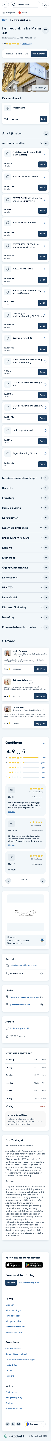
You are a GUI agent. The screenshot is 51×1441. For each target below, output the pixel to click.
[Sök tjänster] (46, 133)
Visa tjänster (38, 53)
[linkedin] (13, 1424)
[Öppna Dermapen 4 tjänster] (46, 577)
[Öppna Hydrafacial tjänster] (46, 597)
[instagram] (7, 1424)
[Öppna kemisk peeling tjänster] (46, 507)
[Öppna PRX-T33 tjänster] (46, 587)
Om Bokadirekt (13, 1348)
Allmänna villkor (13, 1408)
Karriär (8, 1370)
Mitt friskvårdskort (14, 1326)
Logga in (9, 1305)
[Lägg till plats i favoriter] (45, 30)
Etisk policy (11, 1392)
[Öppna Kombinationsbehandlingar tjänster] (46, 478)
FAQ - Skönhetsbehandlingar (20, 1359)
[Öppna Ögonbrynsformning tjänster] (46, 567)
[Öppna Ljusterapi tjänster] (46, 557)
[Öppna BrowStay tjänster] (46, 617)
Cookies (9, 1403)
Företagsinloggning (29, 1282)
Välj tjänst (40, 669)
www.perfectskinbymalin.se (24, 997)
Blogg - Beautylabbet (16, 1354)
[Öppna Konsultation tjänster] (46, 517)
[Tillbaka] (5, 4)
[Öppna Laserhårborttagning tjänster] (46, 527)
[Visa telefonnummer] (41, 973)
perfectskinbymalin (20, 1004)
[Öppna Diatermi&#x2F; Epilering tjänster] (46, 607)
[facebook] (18, 1424)
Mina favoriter (12, 1315)
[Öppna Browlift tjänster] (46, 488)
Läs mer (11, 811)
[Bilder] (25, 912)
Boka (42, 164)
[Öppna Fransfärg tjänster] (46, 498)
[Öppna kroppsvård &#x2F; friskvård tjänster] (46, 537)
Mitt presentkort (13, 1321)
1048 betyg (27, 43)
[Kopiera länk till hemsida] (41, 997)
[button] (25, 113)
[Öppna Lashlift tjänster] (46, 547)
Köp (43, 119)
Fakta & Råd (11, 1365)
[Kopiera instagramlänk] (41, 1004)
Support (9, 1376)
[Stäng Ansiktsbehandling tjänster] (46, 143)
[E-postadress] (26, 965)
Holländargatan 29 (19, 1028)
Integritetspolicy (13, 1397)
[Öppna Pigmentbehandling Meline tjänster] (46, 627)
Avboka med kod (14, 1332)
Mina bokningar (13, 1310)
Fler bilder (38, 88)
